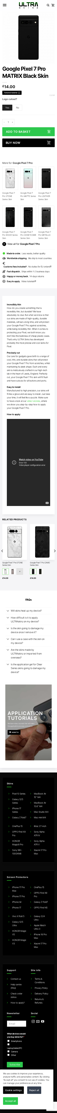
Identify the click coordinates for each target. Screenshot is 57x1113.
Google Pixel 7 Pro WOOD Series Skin (10, 235)
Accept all (10, 1101)
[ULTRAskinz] (28, 5)
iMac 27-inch (40, 826)
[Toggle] (8, 611)
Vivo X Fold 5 (18, 916)
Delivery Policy (41, 993)
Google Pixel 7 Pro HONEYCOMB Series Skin (28, 235)
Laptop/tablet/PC (14, 1048)
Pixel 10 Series (18, 793)
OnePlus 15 (17, 826)
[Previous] (2, 557)
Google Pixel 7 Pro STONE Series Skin (8, 196)
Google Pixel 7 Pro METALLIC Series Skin (44, 235)
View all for (21, 244)
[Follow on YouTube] (42, 1021)
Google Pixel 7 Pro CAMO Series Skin (40, 564)
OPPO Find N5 (41, 907)
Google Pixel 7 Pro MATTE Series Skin (28, 196)
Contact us (16, 979)
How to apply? (18, 1002)
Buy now (13, 143)
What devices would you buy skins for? (16, 1035)
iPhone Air (16, 902)
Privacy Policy (41, 988)
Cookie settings (13, 1090)
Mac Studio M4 (41, 812)
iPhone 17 (16, 907)
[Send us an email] (38, 1021)
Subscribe (15, 1064)
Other (13, 1055)
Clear (52, 95)
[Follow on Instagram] (33, 1021)
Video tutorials (21, 281)
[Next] (54, 557)
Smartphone (16, 1041)
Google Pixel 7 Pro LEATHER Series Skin (44, 196)
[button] (4, 5)
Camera (14, 1051)
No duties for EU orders (27, 266)
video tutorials (33, 401)
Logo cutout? (9, 99)
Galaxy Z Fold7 (19, 817)
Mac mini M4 (40, 817)
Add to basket (18, 131)
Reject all (34, 1090)
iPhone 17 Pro (18, 896)
